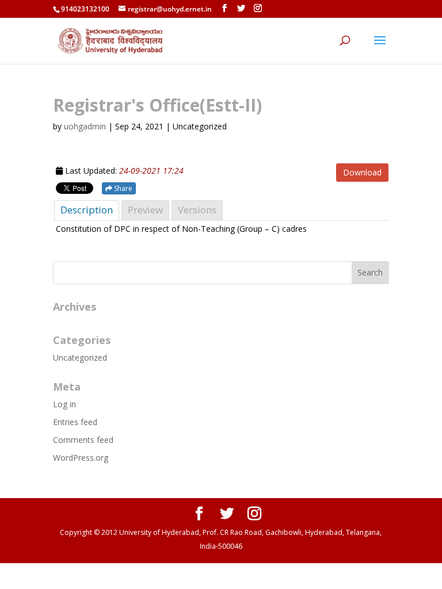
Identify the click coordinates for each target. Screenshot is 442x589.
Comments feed (83, 439)
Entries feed (75, 421)
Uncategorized (80, 357)
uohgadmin (85, 126)
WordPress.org (80, 457)
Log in (64, 404)
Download (362, 172)
